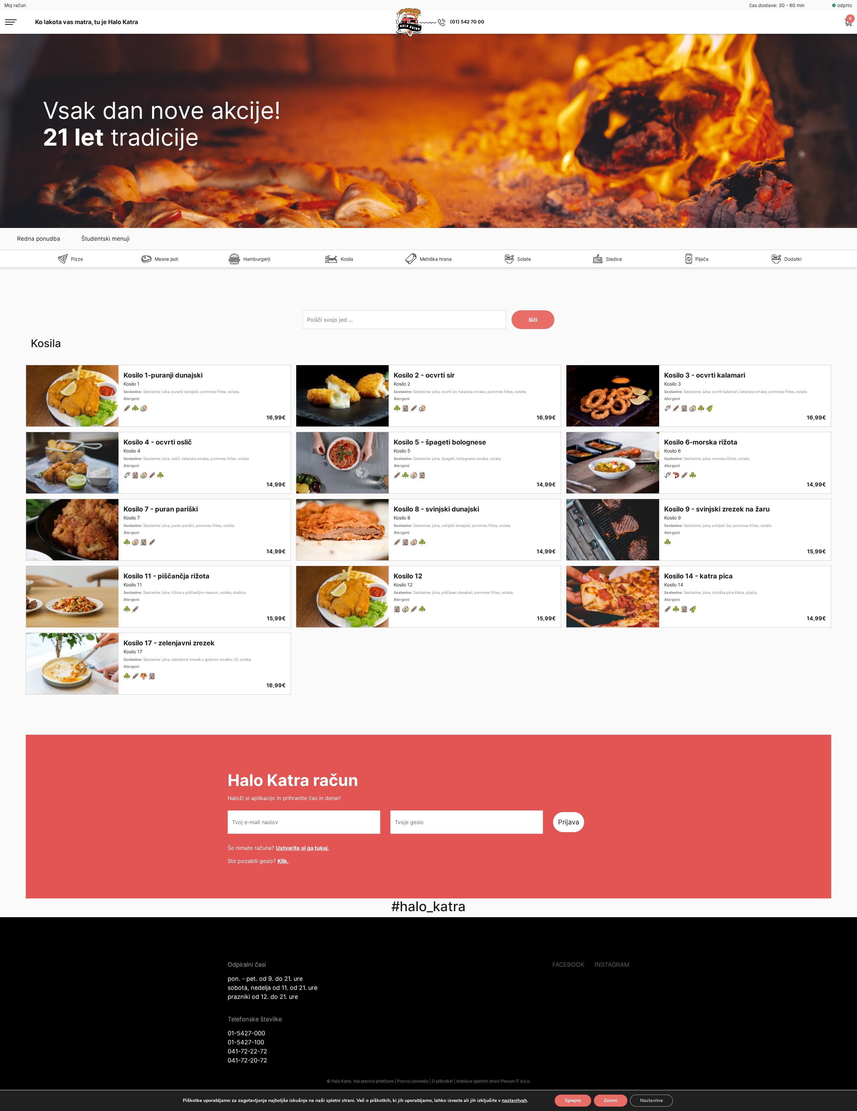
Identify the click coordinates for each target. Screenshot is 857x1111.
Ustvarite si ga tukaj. (302, 848)
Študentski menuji (105, 238)
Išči (533, 319)
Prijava (568, 822)
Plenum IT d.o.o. (515, 1081)
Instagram (612, 964)
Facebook (568, 964)
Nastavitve (651, 1100)
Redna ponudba (38, 238)
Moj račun (15, 5)
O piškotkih (442, 1081)
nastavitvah (514, 1101)
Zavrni (610, 1100)
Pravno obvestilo (412, 1081)
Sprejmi (573, 1100)
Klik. (283, 861)
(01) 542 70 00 (467, 21)
